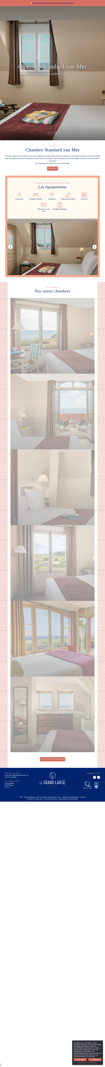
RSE (21, 797)
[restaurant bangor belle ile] (94, 777)
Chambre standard (24, 509)
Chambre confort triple (27, 660)
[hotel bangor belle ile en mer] (98, 777)
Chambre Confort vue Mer (29, 357)
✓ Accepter (80, 1059)
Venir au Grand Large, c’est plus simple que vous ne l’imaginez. (54, 3)
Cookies (82, 797)
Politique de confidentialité (70, 797)
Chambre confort (24, 584)
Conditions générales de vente (50, 797)
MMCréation (74, 799)
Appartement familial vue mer (32, 736)
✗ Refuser (95, 1059)
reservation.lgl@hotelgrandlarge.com (17, 775)
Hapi (59, 799)
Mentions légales (29, 797)
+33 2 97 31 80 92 (11, 777)
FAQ (37, 797)
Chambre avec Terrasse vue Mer (33, 433)
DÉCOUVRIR (52, 132)
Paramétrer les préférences (87, 1062)
